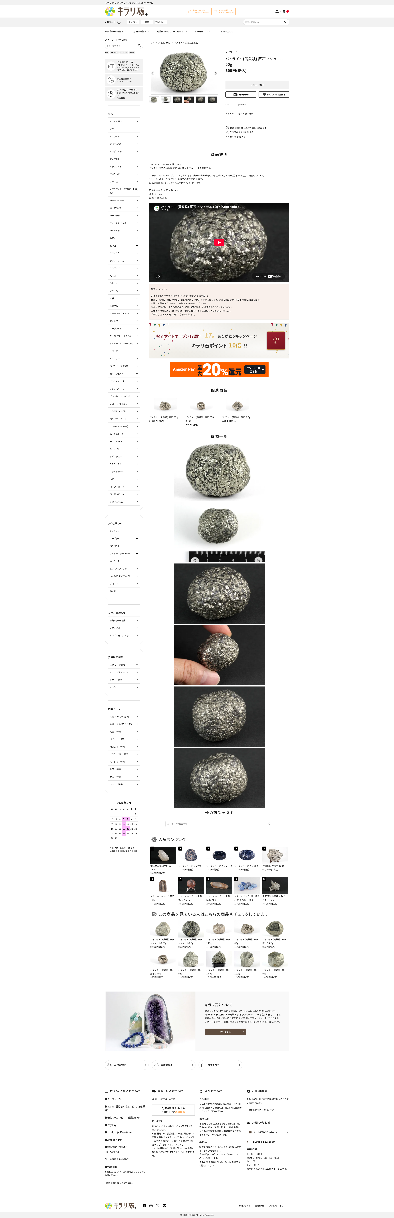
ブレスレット (161, 22)
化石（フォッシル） (118, 222)
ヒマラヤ (133, 22)
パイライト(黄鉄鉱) (119, 366)
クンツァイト (115, 268)
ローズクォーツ (117, 486)
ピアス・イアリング (118, 568)
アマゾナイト (116, 151)
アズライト (115, 136)
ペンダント (124, 52)
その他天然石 (116, 501)
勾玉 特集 (115, 769)
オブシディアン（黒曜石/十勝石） (123, 191)
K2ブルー (114, 275)
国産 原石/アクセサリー (122, 724)
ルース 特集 (116, 784)
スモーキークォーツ (119, 313)
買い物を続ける (237, 136)
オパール (114, 181)
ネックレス (115, 561)
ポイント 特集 (117, 739)
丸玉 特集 (115, 731)
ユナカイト (115, 448)
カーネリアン (116, 207)
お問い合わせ (226, 31)
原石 (147, 22)
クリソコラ (115, 253)
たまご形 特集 (117, 746)
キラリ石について (202, 31)
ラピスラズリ (116, 456)
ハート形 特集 (117, 761)
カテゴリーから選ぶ (114, 31)
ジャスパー (115, 290)
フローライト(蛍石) (119, 403)
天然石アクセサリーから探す (170, 31)
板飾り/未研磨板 (118, 620)
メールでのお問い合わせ (263, 1132)
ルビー (113, 479)
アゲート (114, 128)
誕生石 (131, 52)
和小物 (113, 591)
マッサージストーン (119, 672)
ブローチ (114, 583)
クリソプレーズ (117, 260)
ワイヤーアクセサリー (120, 553)
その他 (113, 687)
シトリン (113, 283)
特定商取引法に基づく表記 (119, 1182)
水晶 (112, 298)
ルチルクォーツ (117, 471)
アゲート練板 (116, 679)
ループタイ (114, 52)
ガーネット (115, 215)
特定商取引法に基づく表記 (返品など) (248, 127)
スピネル (114, 305)
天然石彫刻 (115, 627)
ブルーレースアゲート (120, 396)
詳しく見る (225, 1031)
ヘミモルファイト (118, 411)
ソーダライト (116, 328)
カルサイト (115, 230)
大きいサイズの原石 (119, 716)
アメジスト (115, 159)
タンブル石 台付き (119, 635)
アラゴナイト (116, 166)
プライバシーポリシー (278, 1205)
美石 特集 (115, 776)
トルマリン (115, 358)
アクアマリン (116, 121)
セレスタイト (116, 320)
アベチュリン (116, 143)
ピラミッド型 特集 (119, 754)
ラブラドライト (116, 464)
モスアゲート (116, 441)
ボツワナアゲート (118, 418)
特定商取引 (260, 1205)
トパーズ (114, 351)
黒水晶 (113, 245)
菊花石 (113, 238)
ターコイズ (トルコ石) (120, 335)
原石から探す (140, 31)
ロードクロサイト (118, 494)
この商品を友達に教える (242, 132)
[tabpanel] (184, 72)
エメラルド (115, 174)
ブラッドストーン (117, 388)
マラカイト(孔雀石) (119, 426)
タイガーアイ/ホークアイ (121, 343)
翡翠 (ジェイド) (117, 373)
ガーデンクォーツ (118, 200)
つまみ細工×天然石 (120, 576)
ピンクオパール (117, 381)
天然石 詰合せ (117, 664)
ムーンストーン (117, 433)
